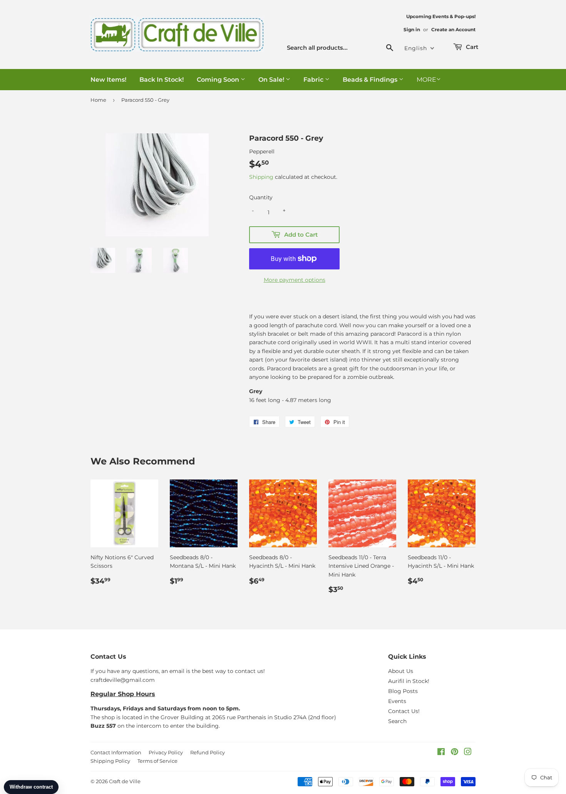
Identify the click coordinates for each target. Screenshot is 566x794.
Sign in (412, 29)
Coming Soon (219, 79)
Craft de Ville (125, 781)
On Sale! (272, 79)
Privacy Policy (166, 752)
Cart (471, 46)
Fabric (314, 79)
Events (397, 701)
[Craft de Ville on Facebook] (441, 752)
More (426, 79)
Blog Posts (403, 691)
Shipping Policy (110, 761)
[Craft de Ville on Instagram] (468, 752)
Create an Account (453, 29)
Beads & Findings (371, 79)
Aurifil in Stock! (408, 681)
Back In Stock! (161, 79)
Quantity (261, 197)
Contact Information (115, 752)
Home (98, 100)
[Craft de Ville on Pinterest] (454, 752)
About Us (400, 671)
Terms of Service (157, 761)
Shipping (261, 176)
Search (397, 721)
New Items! (108, 79)
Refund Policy (207, 752)
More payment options (294, 279)
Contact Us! (404, 711)
